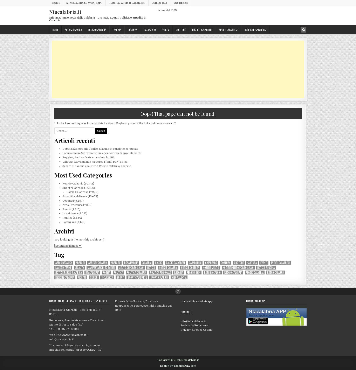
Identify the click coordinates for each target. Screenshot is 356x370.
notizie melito (211, 268)
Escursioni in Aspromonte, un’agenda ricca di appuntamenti (101, 153)
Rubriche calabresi (255, 30)
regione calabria (64, 277)
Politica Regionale (160, 272)
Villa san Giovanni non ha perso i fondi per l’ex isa (94, 161)
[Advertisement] (175, 69)
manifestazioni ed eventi (101, 268)
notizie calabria (168, 268)
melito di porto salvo (131, 268)
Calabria (146, 263)
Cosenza (132, 30)
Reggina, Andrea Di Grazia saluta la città (88, 157)
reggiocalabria (275, 272)
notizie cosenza (190, 268)
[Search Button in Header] (303, 30)
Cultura (252, 263)
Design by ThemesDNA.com (178, 365)
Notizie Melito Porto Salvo (238, 268)
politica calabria (136, 272)
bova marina (131, 263)
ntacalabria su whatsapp (197, 301)
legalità (79, 268)
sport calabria (159, 277)
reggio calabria (233, 272)
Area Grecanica (73, 30)
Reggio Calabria (97, 30)
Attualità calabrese (74, 196)
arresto (116, 263)
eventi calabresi (280, 263)
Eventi (66, 209)
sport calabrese (137, 277)
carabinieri (195, 263)
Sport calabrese (228, 30)
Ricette (82, 277)
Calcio (158, 263)
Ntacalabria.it (65, 11)
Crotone (181, 30)
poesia (106, 272)
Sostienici (180, 3)
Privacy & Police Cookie (196, 329)
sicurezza (107, 277)
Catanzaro (150, 30)
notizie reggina (266, 268)
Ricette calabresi (202, 30)
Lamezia (117, 30)
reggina (178, 272)
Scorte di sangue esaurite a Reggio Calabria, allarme (96, 166)
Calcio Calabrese (78, 192)
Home (56, 3)
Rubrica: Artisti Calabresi (127, 3)
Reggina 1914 (193, 272)
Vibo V (165, 30)
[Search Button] (178, 291)
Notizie (151, 268)
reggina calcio (212, 272)
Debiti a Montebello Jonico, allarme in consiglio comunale (100, 148)
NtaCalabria (92, 272)
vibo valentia (179, 277)
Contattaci (159, 3)
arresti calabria (97, 263)
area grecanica (63, 263)
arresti (80, 263)
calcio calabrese (175, 263)
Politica (67, 217)
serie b (94, 277)
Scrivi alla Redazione (194, 325)
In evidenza (70, 213)
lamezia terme (63, 268)
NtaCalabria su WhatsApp (84, 3)
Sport (120, 277)
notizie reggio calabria (68, 272)
